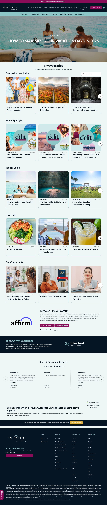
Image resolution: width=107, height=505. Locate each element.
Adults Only (74, 438)
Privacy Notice (28, 500)
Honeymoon (74, 459)
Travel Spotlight (35, 14)
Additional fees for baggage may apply (23, 485)
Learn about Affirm (62, 325)
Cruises (45, 7)
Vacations (31, 7)
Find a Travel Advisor (59, 441)
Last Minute (74, 462)
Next (101, 379)
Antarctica (90, 477)
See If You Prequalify (47, 325)
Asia (89, 468)
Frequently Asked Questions (61, 450)
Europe (89, 450)
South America (91, 456)
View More (13, 382)
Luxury (73, 465)
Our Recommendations (60, 447)
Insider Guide (45, 14)
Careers (57, 465)
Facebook (46, 438)
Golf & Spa (74, 456)
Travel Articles (24, 14)
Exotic (73, 450)
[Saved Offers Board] (104, 8)
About (56, 453)
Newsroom (57, 459)
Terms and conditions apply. (48, 330)
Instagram (46, 441)
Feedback (2, 496)
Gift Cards (57, 456)
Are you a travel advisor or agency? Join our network (53, 1)
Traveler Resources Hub (60, 444)
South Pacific (90, 459)
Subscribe (19, 455)
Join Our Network (76, 422)
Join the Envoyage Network (61, 468)
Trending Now (69, 7)
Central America (91, 453)
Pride (73, 471)
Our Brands (58, 462)
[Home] (11, 8)
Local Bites (55, 14)
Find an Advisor (96, 7)
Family (73, 453)
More (76, 7)
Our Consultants (79, 14)
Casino (73, 447)
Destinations (38, 7)
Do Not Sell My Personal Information (62, 500)
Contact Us (57, 438)
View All (100, 96)
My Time (73, 468)
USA (89, 438)
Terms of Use (36, 500)
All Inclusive (74, 441)
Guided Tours (52, 7)
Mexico (89, 444)
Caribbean (90, 447)
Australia (90, 462)
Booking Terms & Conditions (46, 500)
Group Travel (60, 7)
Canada (89, 441)
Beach (73, 444)
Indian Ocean (91, 465)
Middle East (90, 474)
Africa (89, 471)
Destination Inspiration (66, 14)
